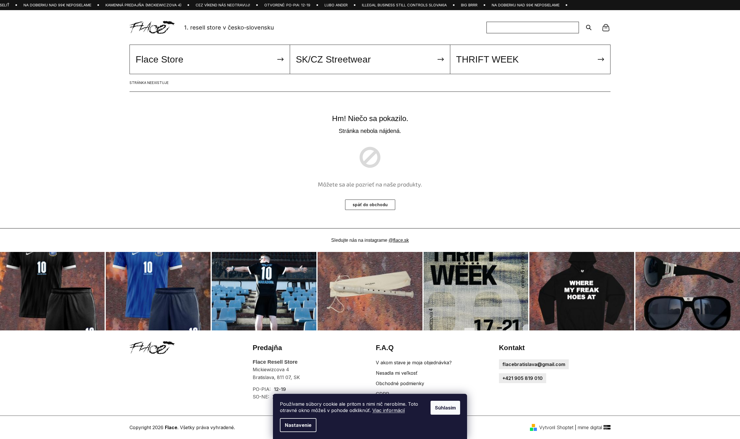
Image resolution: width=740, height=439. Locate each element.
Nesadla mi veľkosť (397, 373)
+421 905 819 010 (522, 378)
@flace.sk (399, 240)
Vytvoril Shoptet (556, 427)
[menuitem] (210, 59)
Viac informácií (388, 410)
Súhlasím (445, 408)
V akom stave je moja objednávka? (414, 362)
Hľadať (587, 27)
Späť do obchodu (370, 204)
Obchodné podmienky (400, 383)
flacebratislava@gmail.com (533, 364)
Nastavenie (298, 425)
